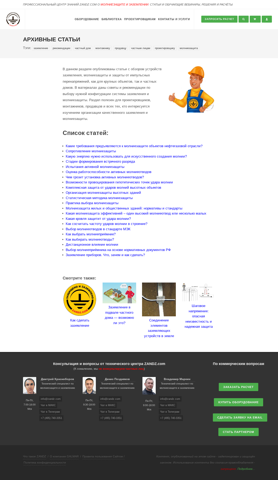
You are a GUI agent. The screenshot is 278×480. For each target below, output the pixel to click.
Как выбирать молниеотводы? (90, 239)
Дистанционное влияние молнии (92, 245)
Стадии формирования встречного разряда (100, 161)
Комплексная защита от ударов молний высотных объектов (113, 188)
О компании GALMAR (64, 456)
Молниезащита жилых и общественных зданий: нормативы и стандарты (124, 208)
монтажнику (102, 48)
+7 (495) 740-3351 (51, 418)
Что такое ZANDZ (34, 456)
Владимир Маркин (177, 379)
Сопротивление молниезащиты (91, 151)
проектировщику (165, 48)
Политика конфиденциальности (45, 462)
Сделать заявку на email (240, 417)
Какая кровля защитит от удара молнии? (98, 219)
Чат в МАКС (48, 405)
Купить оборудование (238, 402)
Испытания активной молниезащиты (95, 167)
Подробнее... (246, 468)
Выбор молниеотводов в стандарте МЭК (98, 229)
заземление (41, 48)
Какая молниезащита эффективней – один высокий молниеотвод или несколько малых (136, 213)
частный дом (83, 48)
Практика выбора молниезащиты (92, 203)
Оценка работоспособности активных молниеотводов (108, 172)
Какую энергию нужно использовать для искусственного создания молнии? (126, 156)
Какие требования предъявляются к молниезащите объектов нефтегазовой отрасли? (134, 146)
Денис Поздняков (117, 379)
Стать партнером (238, 432)
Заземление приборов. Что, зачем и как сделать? (105, 255)
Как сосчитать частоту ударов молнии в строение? (106, 224)
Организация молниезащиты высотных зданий (103, 193)
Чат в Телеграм (50, 411)
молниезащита (189, 48)
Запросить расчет (219, 19)
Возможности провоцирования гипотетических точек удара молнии (119, 182)
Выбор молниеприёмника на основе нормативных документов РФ (118, 250)
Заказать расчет (238, 387)
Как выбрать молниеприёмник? (91, 234)
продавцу (120, 48)
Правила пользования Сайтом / (103, 456)
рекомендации (61, 48)
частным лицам (140, 48)
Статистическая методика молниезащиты (99, 198)
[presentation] (59, 310)
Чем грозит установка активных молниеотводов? (105, 177)
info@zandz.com (51, 398)
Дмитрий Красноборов (57, 379)
